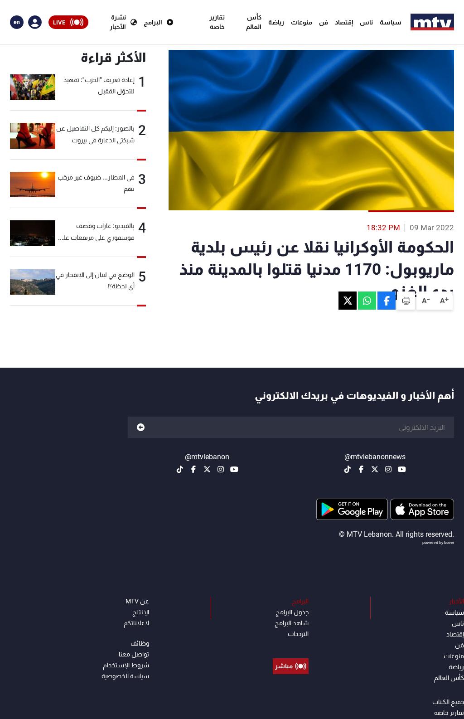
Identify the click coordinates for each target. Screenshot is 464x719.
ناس (366, 22)
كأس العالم (253, 22)
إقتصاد (344, 22)
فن (323, 22)
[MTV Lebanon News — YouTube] (402, 469)
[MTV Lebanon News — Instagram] (388, 469)
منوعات (301, 22)
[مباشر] (291, 645)
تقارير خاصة (217, 22)
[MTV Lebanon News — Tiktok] (347, 469)
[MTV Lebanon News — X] (375, 469)
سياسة (390, 22)
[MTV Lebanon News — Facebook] (361, 469)
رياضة (276, 22)
